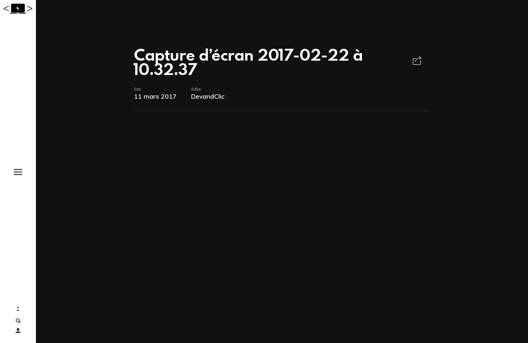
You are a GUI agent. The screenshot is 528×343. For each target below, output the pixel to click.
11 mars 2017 (155, 96)
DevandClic (207, 96)
